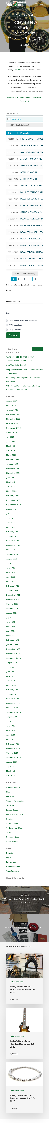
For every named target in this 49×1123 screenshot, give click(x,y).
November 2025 (13, 419)
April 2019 (10, 735)
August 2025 (11, 432)
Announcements (13, 787)
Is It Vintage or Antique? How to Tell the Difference (23, 379)
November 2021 (13, 599)
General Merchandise (15, 801)
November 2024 (13, 473)
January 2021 (12, 644)
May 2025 (10, 446)
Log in (8, 857)
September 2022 (13, 554)
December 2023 (13, 500)
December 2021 (13, 595)
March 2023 (11, 527)
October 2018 (12, 753)
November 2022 (13, 545)
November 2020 (13, 653)
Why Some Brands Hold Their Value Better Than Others (24, 371)
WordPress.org (12, 871)
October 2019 (12, 708)
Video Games (12, 841)
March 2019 (11, 739)
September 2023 (13, 504)
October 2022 (12, 550)
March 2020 (11, 685)
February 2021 (12, 640)
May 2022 (10, 572)
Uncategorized (12, 837)
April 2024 (10, 486)
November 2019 (13, 703)
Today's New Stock (24, 15)
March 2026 (11, 405)
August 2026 (11, 401)
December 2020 (13, 649)
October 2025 (12, 423)
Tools (8, 832)
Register (9, 853)
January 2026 (12, 410)
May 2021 (10, 626)
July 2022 (10, 563)
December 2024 (13, 468)
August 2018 (11, 762)
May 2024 (10, 482)
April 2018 (10, 775)
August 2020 (11, 662)
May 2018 (10, 771)
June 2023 (10, 518)
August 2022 (11, 559)
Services (9, 819)
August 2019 (11, 717)
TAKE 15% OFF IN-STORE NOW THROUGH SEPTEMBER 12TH (20, 359)
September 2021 (13, 608)
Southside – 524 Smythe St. (18, 97)
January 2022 (12, 590)
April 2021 (10, 631)
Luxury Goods (12, 810)
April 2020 (10, 681)
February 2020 (12, 690)
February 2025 (12, 459)
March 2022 (11, 581)
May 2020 (10, 676)
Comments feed (13, 866)
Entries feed (11, 862)
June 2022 (10, 568)
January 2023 (12, 536)
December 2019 (13, 699)
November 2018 (13, 748)
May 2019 (10, 730)
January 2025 (12, 464)
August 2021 (11, 613)
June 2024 (10, 477)
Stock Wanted (12, 823)
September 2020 (13, 658)
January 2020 (12, 694)
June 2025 (10, 441)
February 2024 (12, 495)
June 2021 (10, 622)
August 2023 (11, 509)
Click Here (18, 70)
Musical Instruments (14, 814)
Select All (16, 119)
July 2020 (10, 667)
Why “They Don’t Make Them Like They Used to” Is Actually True (23, 388)
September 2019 (13, 712)
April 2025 (10, 450)
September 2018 (13, 757)
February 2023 (12, 532)
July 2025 (10, 437)
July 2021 (10, 617)
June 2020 (10, 672)
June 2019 (10, 726)
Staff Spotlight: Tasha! (16, 365)
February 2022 (12, 586)
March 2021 (11, 635)
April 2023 (10, 523)
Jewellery (10, 805)
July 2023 (10, 514)
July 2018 (10, 766)
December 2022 (13, 541)
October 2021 (12, 604)
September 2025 (13, 428)
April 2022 (10, 577)
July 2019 (10, 721)
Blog (8, 792)
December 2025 (13, 414)
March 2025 (11, 455)
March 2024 (11, 491)
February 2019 (12, 744)
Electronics (10, 796)
